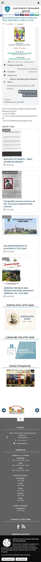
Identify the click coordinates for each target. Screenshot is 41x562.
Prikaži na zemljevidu (29, 92)
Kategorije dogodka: (15, 65)
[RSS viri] (23, 528)
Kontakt (20, 427)
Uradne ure (20, 450)
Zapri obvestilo (21, 559)
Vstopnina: (11, 72)
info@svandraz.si (22, 443)
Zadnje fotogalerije (20, 366)
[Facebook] (17, 528)
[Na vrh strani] (20, 419)
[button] (6, 379)
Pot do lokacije (31, 95)
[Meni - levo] (2, 2)
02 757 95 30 (22, 440)
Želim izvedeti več (8, 559)
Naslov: (10, 82)
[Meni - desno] (38, 2)
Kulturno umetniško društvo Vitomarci (23, 79)
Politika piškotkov (24, 555)
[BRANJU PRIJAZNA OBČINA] (16, 410)
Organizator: (12, 75)
